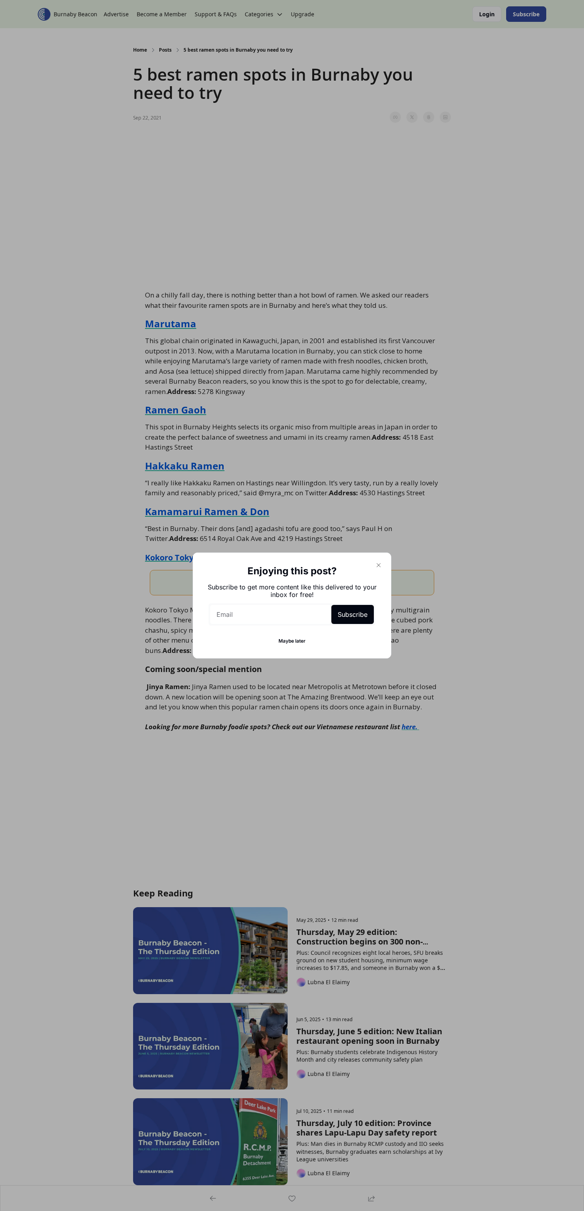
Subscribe (352, 614)
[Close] (378, 565)
